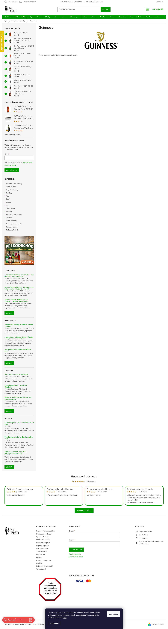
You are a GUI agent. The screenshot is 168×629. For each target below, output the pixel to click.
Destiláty (9, 193)
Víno (7, 205)
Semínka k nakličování (14, 214)
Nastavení (54, 623)
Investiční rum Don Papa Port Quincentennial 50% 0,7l (15, 452)
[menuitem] (7, 17)
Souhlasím (113, 614)
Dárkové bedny (11, 221)
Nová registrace (75, 554)
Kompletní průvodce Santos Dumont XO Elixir (19, 423)
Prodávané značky (43, 540)
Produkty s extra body (14, 224)
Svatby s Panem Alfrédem (71, 2)
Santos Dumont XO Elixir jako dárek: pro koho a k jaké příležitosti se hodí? (19, 288)
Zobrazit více (84, 510)
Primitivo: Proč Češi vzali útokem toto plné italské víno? (18, 398)
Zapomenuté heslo (76, 557)
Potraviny (9, 211)
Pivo (7, 196)
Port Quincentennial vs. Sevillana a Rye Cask (19, 438)
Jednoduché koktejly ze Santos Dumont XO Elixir (19, 325)
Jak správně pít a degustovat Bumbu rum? (18, 350)
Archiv (9, 313)
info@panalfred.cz (145, 531)
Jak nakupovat (41, 551)
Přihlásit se (11, 170)
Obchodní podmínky (43, 560)
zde (65, 618)
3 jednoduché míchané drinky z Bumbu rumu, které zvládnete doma (19, 338)
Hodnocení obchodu (94, 2)
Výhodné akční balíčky (14, 184)
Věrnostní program (43, 543)
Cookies (39, 563)
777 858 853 (143, 535)
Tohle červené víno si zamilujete (16, 374)
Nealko (8, 202)
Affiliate (39, 557)
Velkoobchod (41, 569)
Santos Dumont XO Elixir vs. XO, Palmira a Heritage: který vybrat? (17, 300)
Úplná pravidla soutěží (44, 566)
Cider (8, 199)
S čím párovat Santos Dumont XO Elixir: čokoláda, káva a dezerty (19, 275)
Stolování (9, 218)
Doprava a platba (42, 545)
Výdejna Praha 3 (42, 537)
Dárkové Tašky (11, 187)
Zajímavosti (40, 554)
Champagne (10, 208)
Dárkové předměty (12, 230)
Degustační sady (12, 190)
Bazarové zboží (11, 227)
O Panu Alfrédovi (42, 548)
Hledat (105, 9)
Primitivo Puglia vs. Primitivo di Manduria (16, 386)
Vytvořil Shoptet (158, 624)
